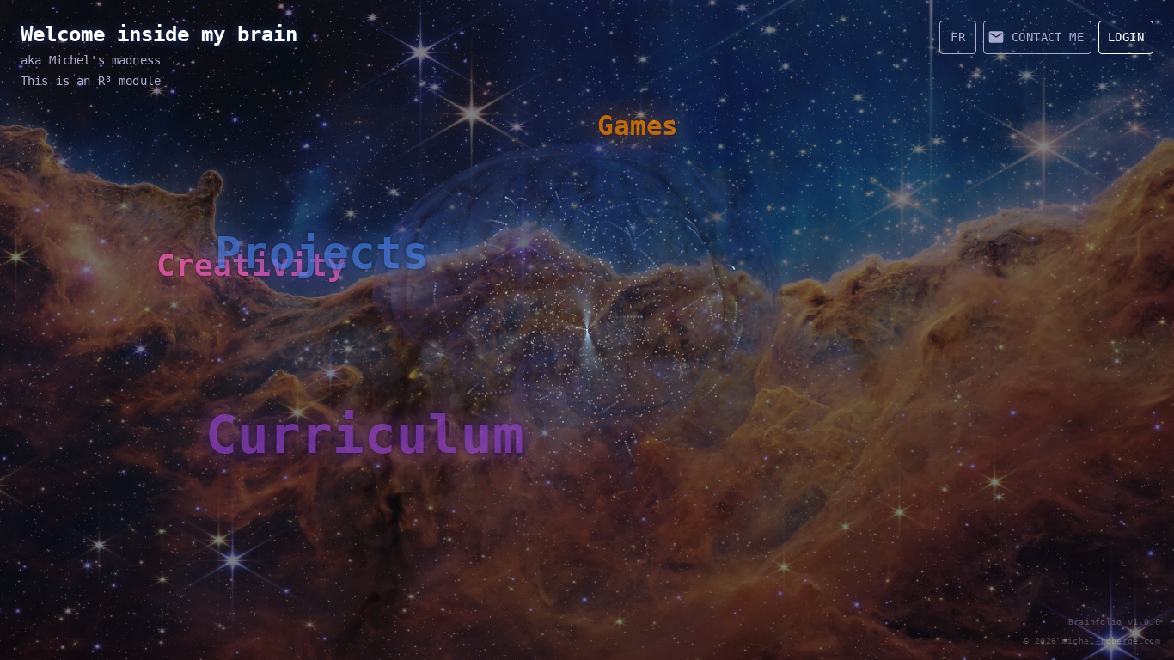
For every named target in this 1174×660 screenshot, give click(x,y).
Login (1126, 37)
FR (958, 37)
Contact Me (1048, 37)
